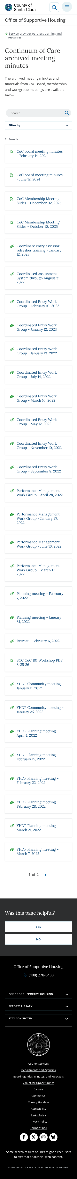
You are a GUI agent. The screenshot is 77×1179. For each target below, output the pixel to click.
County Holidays (38, 1102)
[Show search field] (54, 7)
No (38, 939)
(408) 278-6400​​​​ (41, 975)
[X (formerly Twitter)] (34, 1137)
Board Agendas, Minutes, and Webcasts (38, 1076)
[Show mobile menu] (67, 7)
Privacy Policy (38, 1121)
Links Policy (38, 1115)
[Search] (67, 112)
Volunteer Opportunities (38, 1083)
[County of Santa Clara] (20, 7)
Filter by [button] (14, 125)
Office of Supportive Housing (31, 994)
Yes (38, 927)
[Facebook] (24, 1137)
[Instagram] (43, 1137)
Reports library (20, 1006)
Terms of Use (38, 1128)
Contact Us (38, 1096)
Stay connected (20, 1018)
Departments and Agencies (38, 1070)
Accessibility (38, 1108)
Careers (38, 1089)
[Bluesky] (53, 1137)
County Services (38, 1063)
